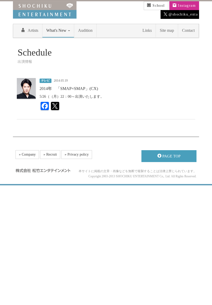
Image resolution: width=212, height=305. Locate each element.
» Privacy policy (77, 154)
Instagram (186, 5)
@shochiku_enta (182, 14)
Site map (167, 30)
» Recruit (50, 154)
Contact (188, 30)
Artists (33, 30)
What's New (56, 30)
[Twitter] (55, 106)
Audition (85, 30)
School (158, 5)
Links (147, 30)
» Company (27, 154)
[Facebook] (45, 106)
